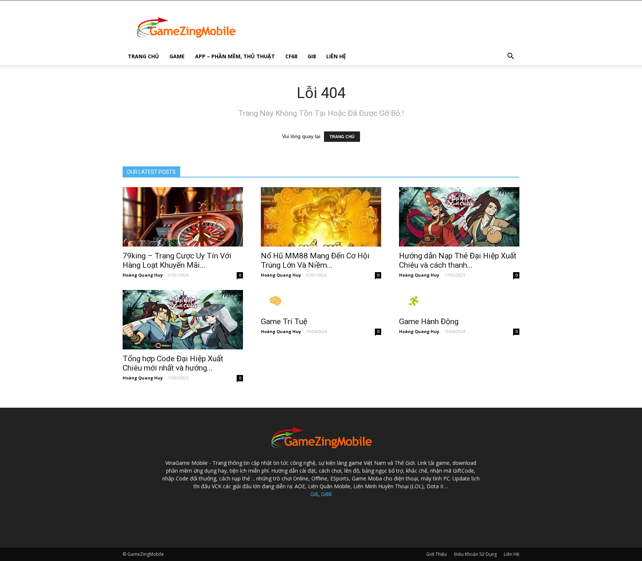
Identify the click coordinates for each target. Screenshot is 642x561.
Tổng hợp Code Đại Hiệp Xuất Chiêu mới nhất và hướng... (173, 363)
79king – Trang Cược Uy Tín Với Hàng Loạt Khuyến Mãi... (177, 260)
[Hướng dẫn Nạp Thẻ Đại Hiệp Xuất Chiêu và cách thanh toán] (459, 217)
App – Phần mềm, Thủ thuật (235, 56)
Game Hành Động (428, 321)
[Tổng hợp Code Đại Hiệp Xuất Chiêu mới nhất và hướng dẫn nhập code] (183, 319)
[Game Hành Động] (459, 301)
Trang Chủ (143, 56)
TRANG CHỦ (342, 136)
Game (177, 56)
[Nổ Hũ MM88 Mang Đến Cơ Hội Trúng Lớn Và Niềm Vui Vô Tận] (321, 217)
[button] (510, 57)
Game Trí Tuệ (284, 321)
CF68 (291, 56)
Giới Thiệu (436, 554)
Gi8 (312, 56)
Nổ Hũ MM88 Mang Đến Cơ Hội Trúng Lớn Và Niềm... (315, 260)
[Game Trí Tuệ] (321, 301)
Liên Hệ (336, 56)
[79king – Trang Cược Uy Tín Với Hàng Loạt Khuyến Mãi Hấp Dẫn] (183, 217)
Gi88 (326, 494)
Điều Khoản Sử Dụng (475, 554)
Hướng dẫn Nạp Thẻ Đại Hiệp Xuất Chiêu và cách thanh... (457, 260)
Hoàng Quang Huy (143, 275)
